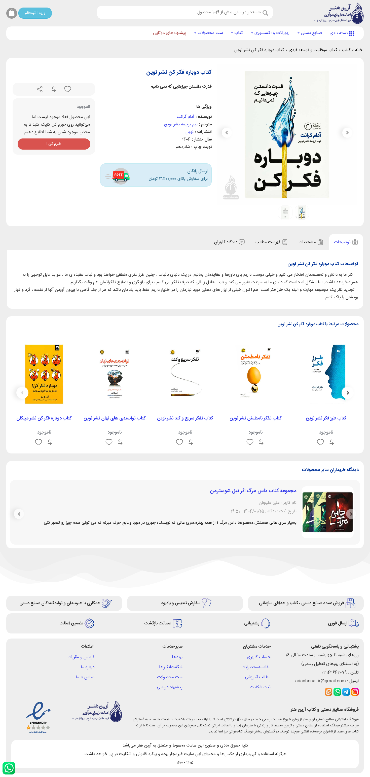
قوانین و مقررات (80, 657)
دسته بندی (339, 33)
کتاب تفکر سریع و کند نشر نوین (185, 418)
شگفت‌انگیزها (170, 667)
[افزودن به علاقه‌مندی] (67, 89)
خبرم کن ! (53, 144)
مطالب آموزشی (258, 677)
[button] (227, 133)
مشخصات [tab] (308, 242)
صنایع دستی (311, 33)
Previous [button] (348, 393)
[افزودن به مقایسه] (53, 89)
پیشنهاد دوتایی (169, 687)
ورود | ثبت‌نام (35, 13)
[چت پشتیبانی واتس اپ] (9, 768)
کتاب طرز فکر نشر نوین (326, 418)
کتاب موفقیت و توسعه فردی (313, 50)
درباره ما (87, 667)
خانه (358, 50)
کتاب (238, 33)
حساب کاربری (259, 657)
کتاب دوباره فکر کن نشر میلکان (44, 418)
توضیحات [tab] (343, 242)
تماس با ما (85, 677)
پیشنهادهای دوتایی (169, 33)
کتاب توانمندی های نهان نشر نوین (115, 418)
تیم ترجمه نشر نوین (181, 124)
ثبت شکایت (260, 687)
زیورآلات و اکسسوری (271, 33)
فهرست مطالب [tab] (268, 242)
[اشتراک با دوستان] (40, 89)
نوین (190, 131)
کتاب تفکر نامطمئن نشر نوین (256, 418)
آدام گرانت (185, 116)
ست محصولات (209, 33)
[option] (326, 395)
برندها (177, 657)
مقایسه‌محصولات (256, 667)
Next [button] (22, 393)
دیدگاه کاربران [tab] (226, 242)
